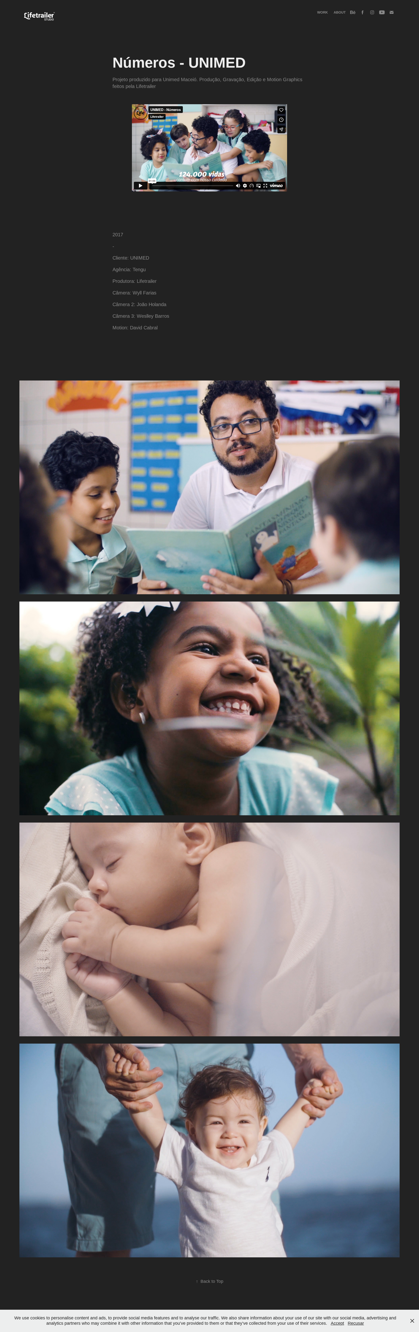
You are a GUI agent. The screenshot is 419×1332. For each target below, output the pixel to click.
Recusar (356, 1323)
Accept (337, 1323)
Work (322, 12)
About (340, 12)
